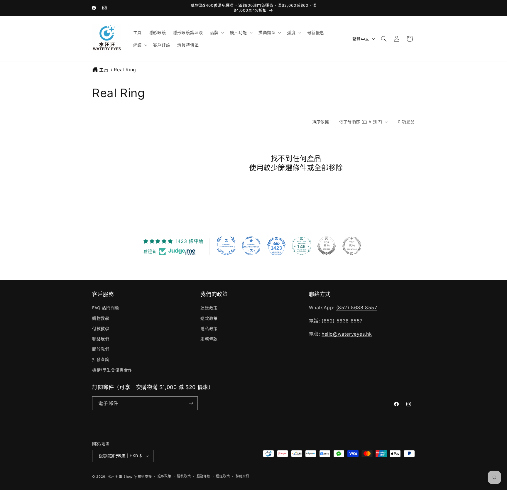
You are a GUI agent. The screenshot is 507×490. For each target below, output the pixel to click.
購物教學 (100, 318)
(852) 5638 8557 (356, 307)
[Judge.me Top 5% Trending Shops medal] (351, 245)
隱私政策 (208, 328)
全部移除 (328, 167)
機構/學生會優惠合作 (112, 369)
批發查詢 (100, 359)
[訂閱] (191, 403)
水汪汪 (113, 476)
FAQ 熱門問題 (105, 307)
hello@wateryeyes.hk (347, 334)
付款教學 (100, 328)
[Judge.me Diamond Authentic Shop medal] (226, 245)
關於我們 (100, 349)
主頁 (103, 69)
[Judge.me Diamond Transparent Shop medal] (251, 245)
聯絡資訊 (242, 476)
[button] (216, 32)
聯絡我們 (100, 338)
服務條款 (208, 338)
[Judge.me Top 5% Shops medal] (326, 245)
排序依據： (322, 121)
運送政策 (208, 307)
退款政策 (208, 318)
